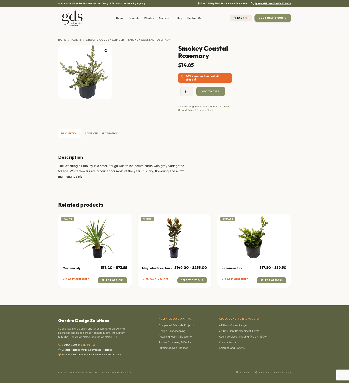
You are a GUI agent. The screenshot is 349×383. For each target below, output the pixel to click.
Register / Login (282, 372)
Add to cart (211, 91)
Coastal (224, 106)
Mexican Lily (72, 268)
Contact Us (194, 18)
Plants (148, 18)
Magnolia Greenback (157, 268)
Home (120, 18)
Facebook (264, 372)
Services (164, 18)
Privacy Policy (227, 342)
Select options (113, 280)
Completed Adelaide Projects (176, 325)
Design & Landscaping (172, 330)
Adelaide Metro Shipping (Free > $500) (243, 336)
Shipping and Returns (232, 347)
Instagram (245, 372)
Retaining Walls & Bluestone (175, 336)
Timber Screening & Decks (175, 342)
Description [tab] (69, 133)
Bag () (243, 18)
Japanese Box (232, 268)
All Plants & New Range (233, 325)
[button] (106, 51)
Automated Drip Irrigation (173, 347)
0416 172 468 (88, 345)
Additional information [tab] (101, 133)
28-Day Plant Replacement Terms (239, 330)
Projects (134, 18)
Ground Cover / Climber (105, 39)
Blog (179, 18)
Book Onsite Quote (272, 18)
